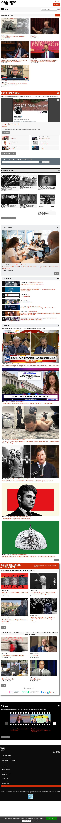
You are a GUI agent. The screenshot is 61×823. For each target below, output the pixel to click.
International (40, 318)
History (11, 478)
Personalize (26, 820)
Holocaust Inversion (8, 679)
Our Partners (6, 769)
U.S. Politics (29, 363)
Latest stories (12, 264)
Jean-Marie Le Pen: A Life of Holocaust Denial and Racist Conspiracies (42, 593)
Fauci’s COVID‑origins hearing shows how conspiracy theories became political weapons (30, 366)
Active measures (43, 143)
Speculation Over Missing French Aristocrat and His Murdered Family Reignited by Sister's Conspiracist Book (40, 314)
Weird (35, 311)
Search (5, 778)
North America (53, 318)
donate (56, 4)
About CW (4, 767)
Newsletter (5, 783)
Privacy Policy (6, 774)
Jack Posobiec (13, 138)
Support (4, 786)
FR (55, 1)
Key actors (4, 126)
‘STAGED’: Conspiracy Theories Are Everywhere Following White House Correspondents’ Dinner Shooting (30, 442)
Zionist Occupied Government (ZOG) (13, 655)
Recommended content (17, 363)
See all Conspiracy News (8, 218)
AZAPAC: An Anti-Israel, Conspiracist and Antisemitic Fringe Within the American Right (14, 84)
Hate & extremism (32, 282)
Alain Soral (34, 655)
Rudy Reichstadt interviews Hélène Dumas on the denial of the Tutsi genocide (40, 730)
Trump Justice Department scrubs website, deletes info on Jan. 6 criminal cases (27, 403)
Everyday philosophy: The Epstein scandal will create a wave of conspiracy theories (28, 556)
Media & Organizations (44, 136)
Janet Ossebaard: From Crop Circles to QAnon (31, 284)
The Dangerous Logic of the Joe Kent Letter (16, 518)
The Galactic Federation (26, 302)
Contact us (5, 781)
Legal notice (5, 772)
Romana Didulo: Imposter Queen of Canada (31, 319)
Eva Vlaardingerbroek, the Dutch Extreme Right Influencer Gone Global (37, 308)
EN (58, 1)
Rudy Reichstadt (35, 37)
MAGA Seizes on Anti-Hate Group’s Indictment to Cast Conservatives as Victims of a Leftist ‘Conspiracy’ (43, 61)
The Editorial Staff (7, 657)
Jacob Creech (10, 124)
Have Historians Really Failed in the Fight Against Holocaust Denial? (13, 37)
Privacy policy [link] (35, 820)
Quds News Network (44, 138)
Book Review (31, 288)
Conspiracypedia (7, 758)
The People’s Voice (25, 296)
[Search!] (60, 9)
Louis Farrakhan (35, 679)
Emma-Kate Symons (8, 270)
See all (57, 15)
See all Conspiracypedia (8, 153)
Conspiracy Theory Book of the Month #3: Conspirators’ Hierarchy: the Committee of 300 (37, 290)
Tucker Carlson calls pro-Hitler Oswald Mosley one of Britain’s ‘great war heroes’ (27, 481)
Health (10, 363)
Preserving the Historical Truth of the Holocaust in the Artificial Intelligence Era (42, 619)
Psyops (11, 143)
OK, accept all (52, 818)
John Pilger (42, 148)
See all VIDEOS (5, 737)
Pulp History (33, 36)
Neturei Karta (12, 148)
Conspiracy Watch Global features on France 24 (19, 729)
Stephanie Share (5, 39)
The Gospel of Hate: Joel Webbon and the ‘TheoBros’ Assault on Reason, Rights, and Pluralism (14, 61)
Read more (6, 132)
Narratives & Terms (13, 142)
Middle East (18, 516)
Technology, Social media (21, 264)
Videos (4, 763)
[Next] (54, 723)
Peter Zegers (4, 62)
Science (24, 363)
